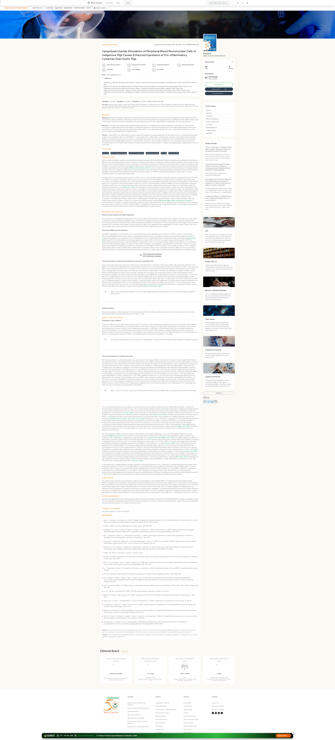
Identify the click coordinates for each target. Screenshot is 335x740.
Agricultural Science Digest (135, 718)
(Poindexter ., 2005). (159, 414)
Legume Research (133, 711)
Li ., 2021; (131, 418)
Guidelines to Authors (162, 703)
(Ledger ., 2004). (183, 426)
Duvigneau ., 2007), (183, 200)
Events (128, 3)
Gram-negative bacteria (118, 153)
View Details (219, 85)
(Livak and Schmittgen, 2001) (152, 286)
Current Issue (49, 8)
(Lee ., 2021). (169, 443)
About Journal (37, 8)
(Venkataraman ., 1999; (117, 418)
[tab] (150, 78)
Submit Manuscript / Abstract (218, 3)
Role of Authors (160, 723)
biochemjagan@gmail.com (113, 75)
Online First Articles (79, 8)
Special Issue (58, 8)
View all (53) (125, 651)
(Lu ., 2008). (128, 413)
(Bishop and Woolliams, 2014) (139, 168)
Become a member (218, 709)
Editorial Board (68, 8)
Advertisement (188, 733)
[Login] (247, 3)
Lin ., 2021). (141, 418)
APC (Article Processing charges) (166, 709)
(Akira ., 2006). (129, 187)
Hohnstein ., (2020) (189, 451)
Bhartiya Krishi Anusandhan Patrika (138, 726)
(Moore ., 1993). (181, 457)
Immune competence (136, 153)
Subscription (187, 729)
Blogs (118, 3)
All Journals (109, 3)
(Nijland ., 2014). (115, 436)
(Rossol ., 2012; (155, 437)
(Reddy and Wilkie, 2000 (167, 200)
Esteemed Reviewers (190, 726)
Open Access (160, 729)
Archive (89, 8)
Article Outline (100, 8)
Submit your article (218, 706)
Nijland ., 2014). (168, 437)
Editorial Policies (161, 716)
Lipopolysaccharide (152, 153)
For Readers (159, 726)
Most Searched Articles (191, 719)
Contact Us (215, 703)
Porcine (163, 153)
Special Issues (188, 709)
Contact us (219, 393)
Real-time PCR (173, 153)
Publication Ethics (161, 706)
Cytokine (105, 153)
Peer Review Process (162, 713)
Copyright (159, 733)
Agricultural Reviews (133, 715)
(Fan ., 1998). (137, 460)
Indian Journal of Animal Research (16, 8)
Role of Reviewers (161, 719)
